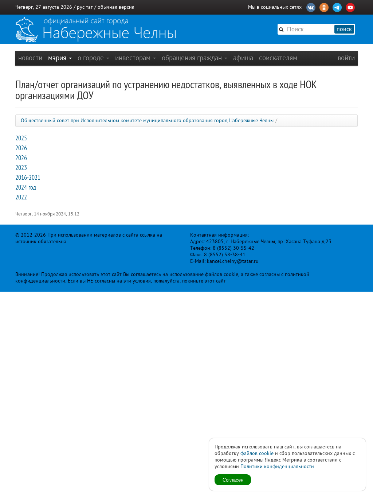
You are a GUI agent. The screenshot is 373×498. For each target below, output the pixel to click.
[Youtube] (350, 6)
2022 (21, 197)
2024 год (25, 187)
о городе (92, 58)
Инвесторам (133, 58)
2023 (21, 167)
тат (89, 7)
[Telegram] (337, 6)
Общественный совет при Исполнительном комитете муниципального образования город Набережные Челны (147, 120)
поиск (344, 29)
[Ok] (324, 6)
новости (30, 58)
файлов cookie (257, 453)
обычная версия (116, 7)
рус (81, 7)
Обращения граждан (193, 58)
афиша (243, 58)
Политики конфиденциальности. (277, 466)
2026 (21, 148)
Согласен (233, 479)
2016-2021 (27, 177)
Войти (346, 58)
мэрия (58, 58)
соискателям (278, 58)
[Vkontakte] (311, 6)
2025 (21, 138)
